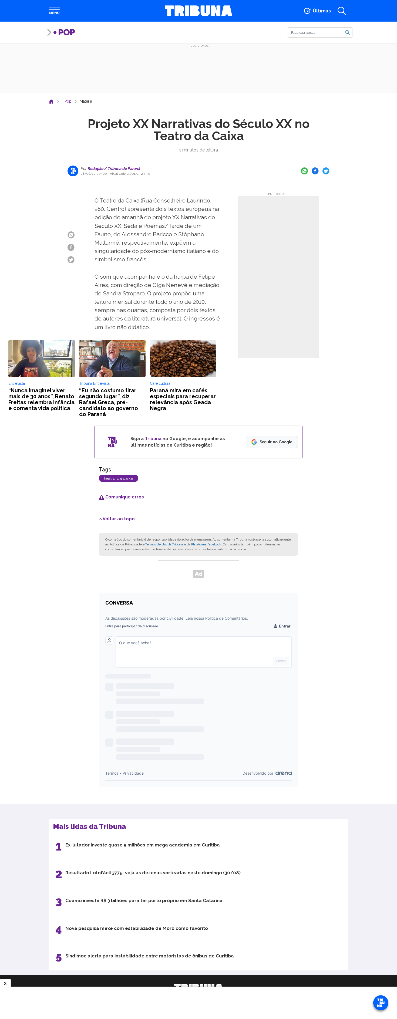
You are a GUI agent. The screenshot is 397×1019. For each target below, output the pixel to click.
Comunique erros (124, 497)
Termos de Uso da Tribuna (164, 544)
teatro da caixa (118, 478)
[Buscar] (347, 32)
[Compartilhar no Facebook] (315, 170)
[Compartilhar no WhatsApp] (304, 170)
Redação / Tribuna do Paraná (113, 168)
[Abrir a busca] (341, 10)
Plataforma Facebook (206, 544)
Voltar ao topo (119, 518)
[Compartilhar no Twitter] (325, 170)
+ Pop (64, 32)
